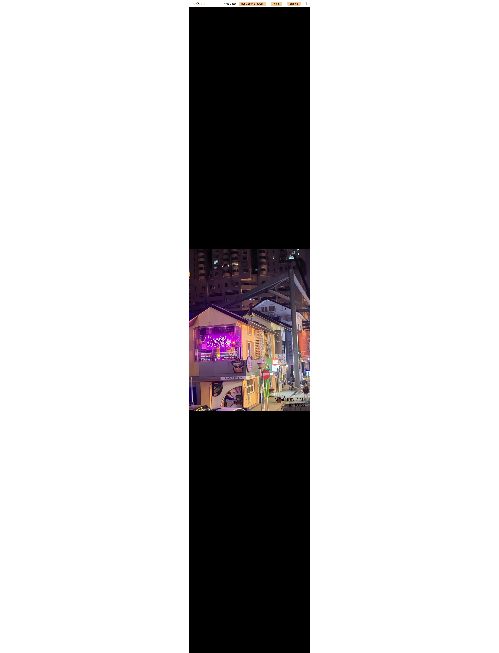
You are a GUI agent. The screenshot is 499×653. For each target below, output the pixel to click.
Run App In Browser (252, 3)
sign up (294, 3)
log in (277, 3)
